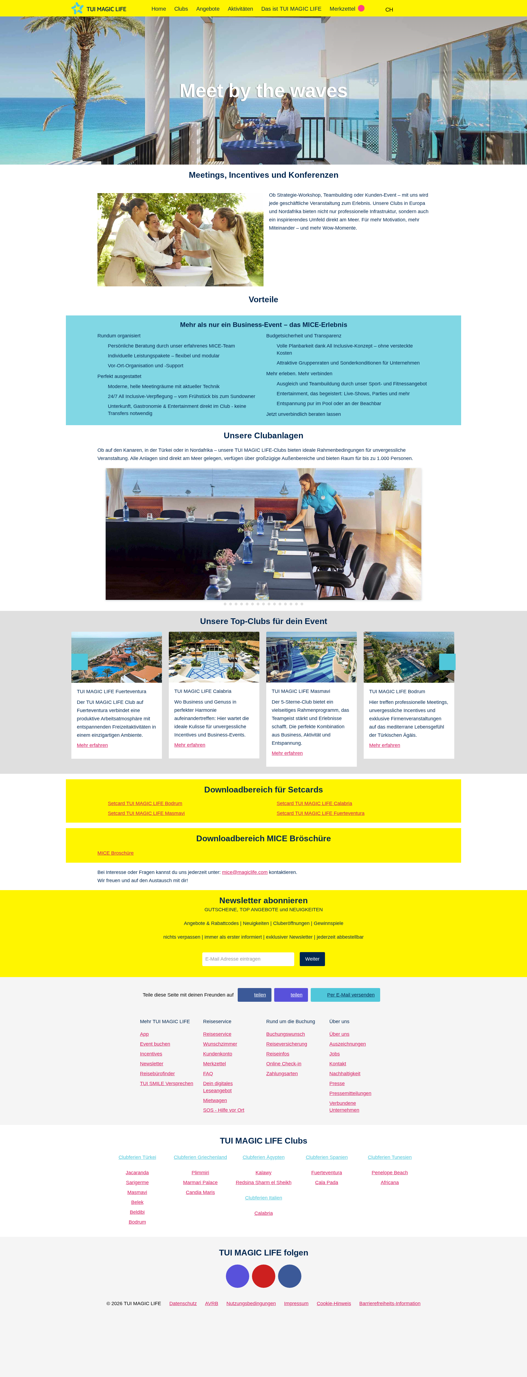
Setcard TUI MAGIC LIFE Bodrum (145, 803)
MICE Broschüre (115, 853)
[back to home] (98, 8)
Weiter (312, 959)
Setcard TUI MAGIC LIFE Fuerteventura (321, 813)
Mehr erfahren (92, 745)
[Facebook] (289, 1276)
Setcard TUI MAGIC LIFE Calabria (314, 803)
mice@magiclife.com (245, 872)
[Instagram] (237, 1276)
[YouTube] (263, 1276)
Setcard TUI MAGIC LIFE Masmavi (146, 813)
